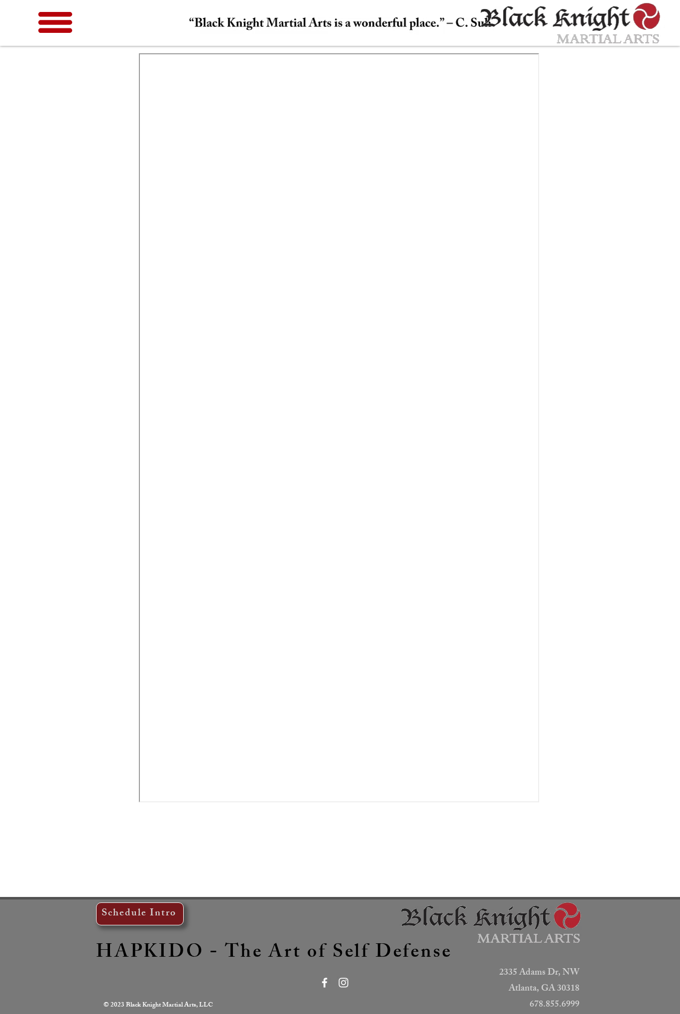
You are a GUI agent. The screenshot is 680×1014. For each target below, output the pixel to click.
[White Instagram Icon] (343, 982)
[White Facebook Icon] (324, 982)
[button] (55, 22)
